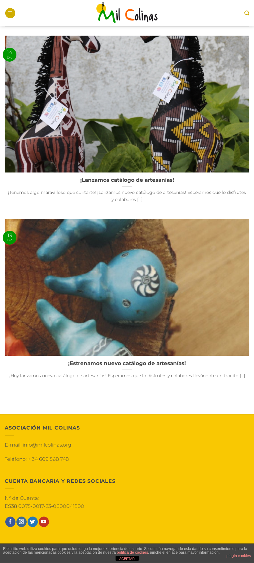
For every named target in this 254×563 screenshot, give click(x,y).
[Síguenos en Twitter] (33, 522)
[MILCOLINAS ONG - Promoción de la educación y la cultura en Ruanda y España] (127, 13)
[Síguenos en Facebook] (10, 522)
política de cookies (132, 552)
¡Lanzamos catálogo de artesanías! (127, 180)
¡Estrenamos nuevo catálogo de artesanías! (127, 363)
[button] (10, 13)
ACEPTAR (127, 559)
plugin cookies (238, 556)
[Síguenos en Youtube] (44, 522)
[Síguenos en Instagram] (21, 522)
